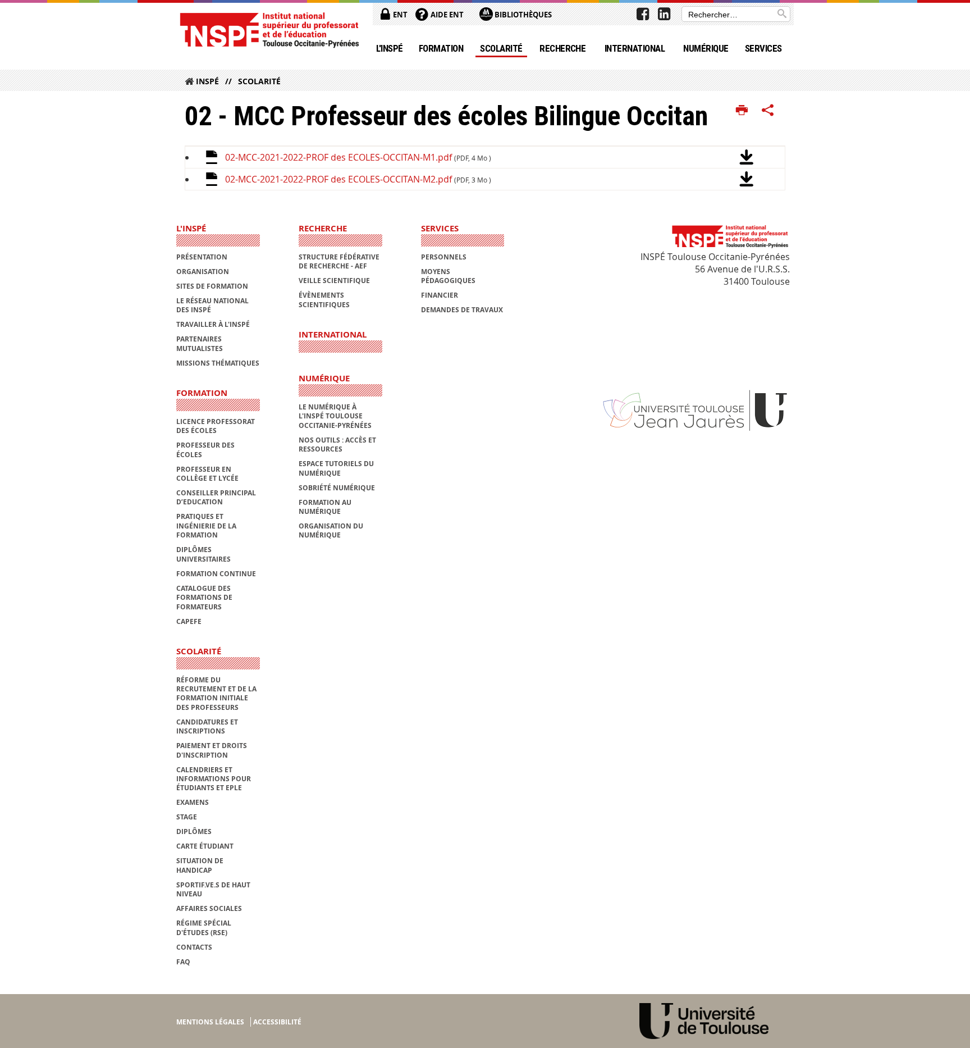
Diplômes (194, 831)
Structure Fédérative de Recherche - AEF (339, 261)
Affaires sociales (209, 908)
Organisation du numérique (331, 530)
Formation (441, 48)
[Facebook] (642, 14)
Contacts (194, 947)
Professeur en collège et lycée (207, 473)
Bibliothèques (522, 15)
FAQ (183, 962)
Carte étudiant (205, 846)
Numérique (705, 48)
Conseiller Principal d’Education (216, 497)
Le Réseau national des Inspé (212, 305)
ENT (399, 15)
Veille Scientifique (334, 280)
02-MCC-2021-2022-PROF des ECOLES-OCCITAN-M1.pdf (358, 157)
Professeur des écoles (205, 449)
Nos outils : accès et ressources (337, 444)
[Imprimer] (742, 111)
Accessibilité (277, 1022)
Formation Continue (216, 573)
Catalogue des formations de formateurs (204, 598)
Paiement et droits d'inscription (211, 750)
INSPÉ (207, 81)
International (635, 48)
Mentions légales (210, 1022)
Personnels (443, 257)
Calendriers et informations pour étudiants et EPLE (213, 779)
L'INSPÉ (389, 48)
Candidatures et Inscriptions (207, 726)
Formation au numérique (325, 507)
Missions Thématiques (217, 363)
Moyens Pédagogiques (448, 276)
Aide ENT (446, 15)
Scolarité (501, 48)
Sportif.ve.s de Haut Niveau (213, 889)
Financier (439, 295)
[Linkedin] (664, 14)
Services (763, 48)
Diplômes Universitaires (203, 554)
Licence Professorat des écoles (215, 426)
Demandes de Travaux (462, 310)
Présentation (201, 257)
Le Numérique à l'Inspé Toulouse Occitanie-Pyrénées (335, 416)
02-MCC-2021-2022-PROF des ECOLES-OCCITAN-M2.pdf (358, 179)
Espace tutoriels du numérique (336, 468)
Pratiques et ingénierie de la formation (206, 526)
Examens (192, 802)
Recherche (562, 48)
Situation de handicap (199, 865)
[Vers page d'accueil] (269, 29)
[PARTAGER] (768, 110)
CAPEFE (189, 621)
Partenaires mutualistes (199, 343)
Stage (186, 817)
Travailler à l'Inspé (213, 324)
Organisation (202, 271)
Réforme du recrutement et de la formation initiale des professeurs (216, 693)
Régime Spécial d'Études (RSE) (203, 927)
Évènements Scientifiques (324, 299)
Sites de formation (212, 286)
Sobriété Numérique (337, 488)
